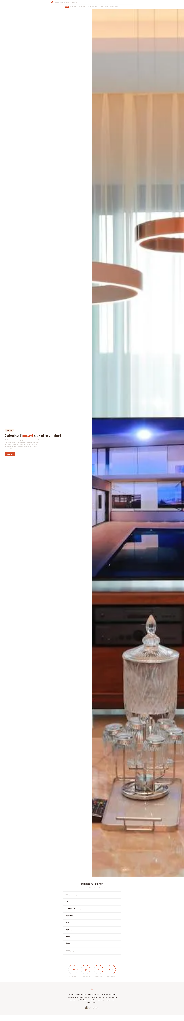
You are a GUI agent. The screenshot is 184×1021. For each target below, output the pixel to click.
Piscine (111, 6)
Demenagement (82, 6)
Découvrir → (10, 454)
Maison (106, 6)
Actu (71, 6)
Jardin (101, 6)
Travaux (117, 6)
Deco (75, 6)
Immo (96, 6)
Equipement (91, 6)
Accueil (67, 6)
